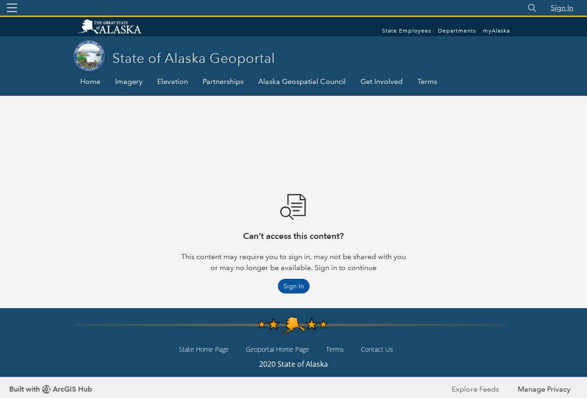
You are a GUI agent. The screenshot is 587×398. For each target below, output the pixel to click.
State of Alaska (119, 27)
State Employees (406, 31)
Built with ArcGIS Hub (50, 389)
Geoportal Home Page (277, 349)
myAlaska (496, 31)
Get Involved (381, 81)
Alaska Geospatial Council (302, 81)
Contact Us (377, 349)
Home (90, 81)
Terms (427, 81)
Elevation (172, 81)
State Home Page (204, 349)
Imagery (129, 81)
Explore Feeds (475, 389)
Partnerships (223, 81)
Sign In (562, 7)
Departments (457, 31)
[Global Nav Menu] (11, 8)
